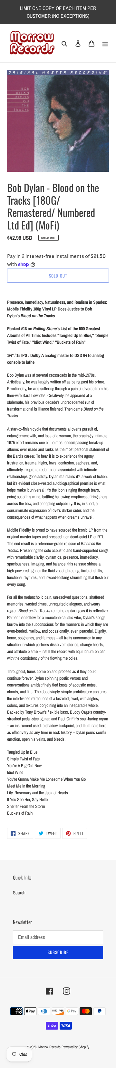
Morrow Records (49, 1047)
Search (19, 892)
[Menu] (105, 43)
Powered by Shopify (75, 1047)
